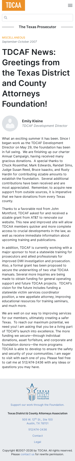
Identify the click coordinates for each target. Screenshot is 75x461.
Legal (37, 441)
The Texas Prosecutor (37, 27)
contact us (27, 454)
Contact (37, 435)
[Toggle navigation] (69, 5)
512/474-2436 (37, 429)
